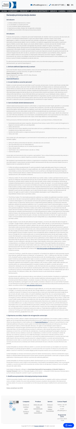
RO (68, 5)
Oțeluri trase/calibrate (38, 412)
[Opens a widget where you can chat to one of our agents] (68, 425)
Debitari (50, 407)
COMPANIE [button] (12, 11)
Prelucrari (50, 405)
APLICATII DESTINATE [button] (39, 11)
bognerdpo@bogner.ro (13, 78)
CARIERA (61, 11)
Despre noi (26, 405)
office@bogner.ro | (39, 5)
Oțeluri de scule (38, 405)
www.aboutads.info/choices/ (34, 285)
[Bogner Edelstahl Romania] (9, 5)
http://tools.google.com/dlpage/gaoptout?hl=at (49, 248)
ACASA (4, 11)
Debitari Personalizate (50, 410)
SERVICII (53, 11)
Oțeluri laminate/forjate (38, 408)
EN (72, 5)
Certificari (26, 407)
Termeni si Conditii (26, 412)
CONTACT (71, 11)
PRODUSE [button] (24, 11)
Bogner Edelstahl (39, 426)
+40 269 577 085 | (58, 5)
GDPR (26, 409)
